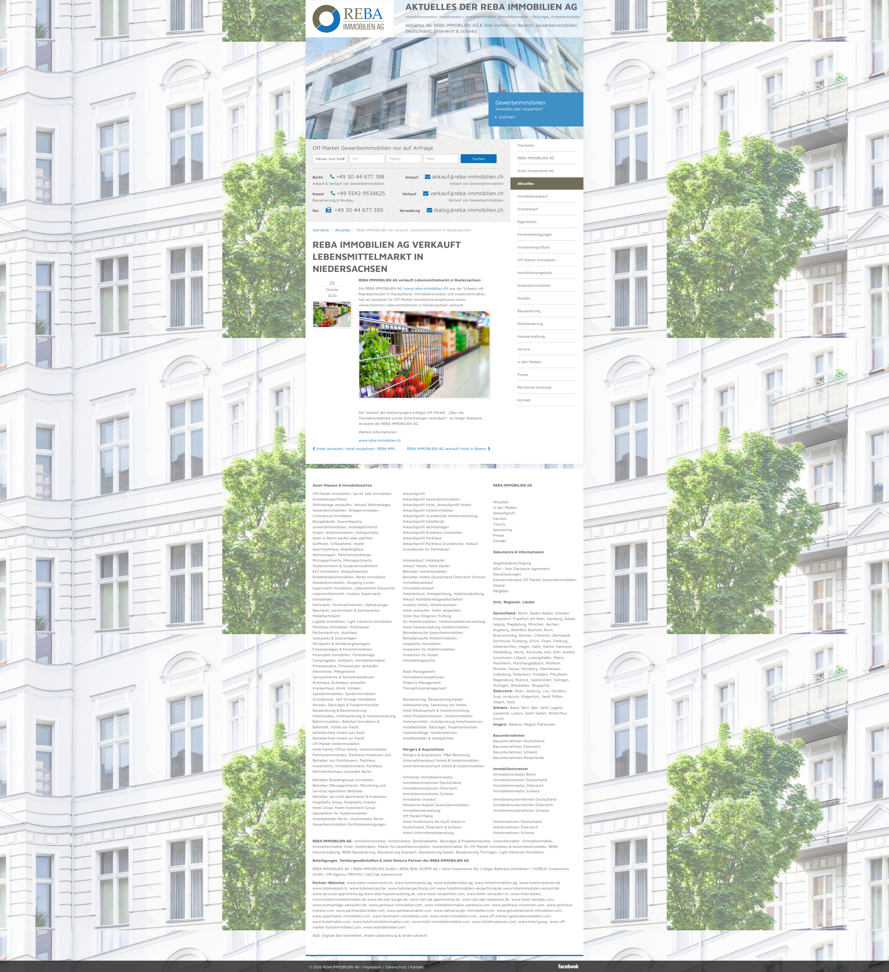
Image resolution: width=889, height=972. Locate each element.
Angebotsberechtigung (512, 563)
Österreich (502, 691)
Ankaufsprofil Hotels (454, 505)
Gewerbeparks (349, 521)
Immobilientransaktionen (423, 677)
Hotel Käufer (439, 566)
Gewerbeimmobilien (329, 510)
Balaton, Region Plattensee (532, 724)
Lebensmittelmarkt (328, 593)
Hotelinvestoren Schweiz (513, 832)
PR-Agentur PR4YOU (344, 874)
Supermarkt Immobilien (332, 588)
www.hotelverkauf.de (368, 888)
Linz (546, 691)
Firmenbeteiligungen (534, 234)
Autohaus (349, 632)
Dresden (562, 613)
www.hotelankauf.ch (330, 888)
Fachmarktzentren (348, 605)
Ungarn (499, 724)
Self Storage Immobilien (356, 699)
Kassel (570, 619)
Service (523, 349)
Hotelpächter (443, 738)
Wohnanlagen (324, 555)
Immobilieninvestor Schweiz (516, 791)
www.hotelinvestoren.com (494, 921)
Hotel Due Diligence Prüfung (427, 616)
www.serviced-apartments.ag (338, 894)
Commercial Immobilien (332, 516)
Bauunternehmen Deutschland (518, 741)
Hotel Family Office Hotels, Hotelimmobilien (350, 749)
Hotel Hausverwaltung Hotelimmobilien (436, 627)
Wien (519, 691)
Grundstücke (323, 699)
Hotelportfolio (367, 532)
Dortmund (501, 641)
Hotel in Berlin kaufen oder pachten (343, 538)
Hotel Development (419, 710)
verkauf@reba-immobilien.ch (467, 193)
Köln (556, 652)
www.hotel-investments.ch (369, 883)
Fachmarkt (321, 605)
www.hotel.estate (526, 894)
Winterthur (557, 713)
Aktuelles (525, 183)
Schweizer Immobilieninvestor (428, 777)
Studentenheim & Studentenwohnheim (345, 566)
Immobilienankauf (532, 196)
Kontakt (507, 117)
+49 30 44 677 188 (360, 176)
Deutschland (504, 613)
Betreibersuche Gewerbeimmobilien (433, 632)
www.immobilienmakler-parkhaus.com (457, 905)
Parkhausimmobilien (330, 755)
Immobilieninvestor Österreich (518, 785)
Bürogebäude (324, 521)
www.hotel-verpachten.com (440, 894)
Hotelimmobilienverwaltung (462, 621)
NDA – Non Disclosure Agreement (521, 568)
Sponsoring (502, 530)
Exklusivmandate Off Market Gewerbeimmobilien (534, 580)
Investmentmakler (447, 846)
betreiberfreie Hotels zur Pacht (338, 738)
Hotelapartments (363, 527)
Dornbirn (558, 691)
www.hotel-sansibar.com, (532, 899)
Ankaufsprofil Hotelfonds (423, 521)
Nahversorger (376, 605)
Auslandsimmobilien (534, 285)
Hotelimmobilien (339, 532)
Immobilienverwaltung (421, 810)
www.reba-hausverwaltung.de (389, 894)
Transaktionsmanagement (424, 688)
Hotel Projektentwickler (422, 716)
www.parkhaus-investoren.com (518, 905)
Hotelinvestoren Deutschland (517, 821)
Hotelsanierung (530, 323)
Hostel (359, 543)
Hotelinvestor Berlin (366, 819)
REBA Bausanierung (358, 852)
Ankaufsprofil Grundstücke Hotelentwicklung (440, 516)
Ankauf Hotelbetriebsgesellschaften (433, 599)
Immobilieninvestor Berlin (514, 774)
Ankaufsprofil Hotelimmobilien (428, 510)
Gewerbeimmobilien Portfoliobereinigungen (349, 824)
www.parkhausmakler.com (409, 910)
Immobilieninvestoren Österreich (430, 788)
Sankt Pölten (552, 696)
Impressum (372, 967)
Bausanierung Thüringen (476, 852)
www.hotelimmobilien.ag (496, 883)
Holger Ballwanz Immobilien (505, 869)
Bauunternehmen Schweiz (515, 752)
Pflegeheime (344, 671)
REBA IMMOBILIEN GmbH (374, 869)
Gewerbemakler (506, 841)
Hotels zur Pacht (345, 727)
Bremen (525, 635)
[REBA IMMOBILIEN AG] (348, 18)
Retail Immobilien (370, 577)
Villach (498, 702)
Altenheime (322, 671)
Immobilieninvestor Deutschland (520, 780)
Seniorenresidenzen (358, 677)
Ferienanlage (364, 655)
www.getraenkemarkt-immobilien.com (529, 910)
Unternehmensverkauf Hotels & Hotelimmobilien (443, 766)
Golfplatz (345, 660)
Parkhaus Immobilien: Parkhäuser (341, 627)
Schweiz (500, 707)
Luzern (517, 713)
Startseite (525, 145)
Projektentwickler (364, 705)
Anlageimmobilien (364, 510)
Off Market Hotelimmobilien (336, 744)
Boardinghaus (352, 549)
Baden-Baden (541, 613)
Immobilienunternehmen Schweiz (521, 810)
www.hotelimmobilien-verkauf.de (531, 888)
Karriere (500, 518)
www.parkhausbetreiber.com (360, 910)
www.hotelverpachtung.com (412, 888)
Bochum (535, 630)
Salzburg (533, 691)
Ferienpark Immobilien (331, 655)
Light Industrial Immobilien (369, 621)
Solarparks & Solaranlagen (335, 638)
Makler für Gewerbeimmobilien (404, 846)
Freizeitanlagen (325, 649)
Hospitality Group (327, 802)
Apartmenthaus (325, 549)
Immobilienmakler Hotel (333, 846)
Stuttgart (500, 685)
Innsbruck (511, 696)
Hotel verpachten (446, 610)
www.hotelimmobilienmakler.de (339, 899)
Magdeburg (516, 624)
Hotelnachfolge (415, 732)
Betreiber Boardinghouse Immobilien (343, 780)
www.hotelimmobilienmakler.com (381, 921)
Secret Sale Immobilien (372, 493)
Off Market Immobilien (536, 260)
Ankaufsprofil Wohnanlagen (426, 527)
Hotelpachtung (439, 593)
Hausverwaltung (531, 336)
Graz (497, 696)
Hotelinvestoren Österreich (515, 827)
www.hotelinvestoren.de (539, 883)
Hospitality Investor (360, 802)
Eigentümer (527, 222)
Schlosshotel (340, 543)
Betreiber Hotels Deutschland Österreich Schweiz (444, 577)
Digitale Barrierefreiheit (342, 935)
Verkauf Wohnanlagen (372, 505)
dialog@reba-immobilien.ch (469, 210)
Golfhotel (320, 543)
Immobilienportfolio (533, 247)
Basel (514, 707)
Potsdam (540, 674)
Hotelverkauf (413, 593)
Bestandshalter (425, 841)
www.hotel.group (532, 921)
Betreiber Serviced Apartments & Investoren (350, 796)
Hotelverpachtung (469, 593)
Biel (535, 707)
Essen (546, 641)
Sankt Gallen (535, 713)
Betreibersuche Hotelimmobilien (430, 638)
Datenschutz (395, 967)
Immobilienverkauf (418, 588)
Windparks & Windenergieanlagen (341, 644)
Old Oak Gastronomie (384, 874)
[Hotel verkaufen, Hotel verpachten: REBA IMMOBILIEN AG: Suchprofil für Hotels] (314, 449)
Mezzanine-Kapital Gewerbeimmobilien (436, 805)
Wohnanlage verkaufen (332, 505)
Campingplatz (324, 660)
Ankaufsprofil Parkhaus (422, 538)
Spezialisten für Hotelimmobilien (340, 813)
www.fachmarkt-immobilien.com (400, 916)
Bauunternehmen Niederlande (518, 757)
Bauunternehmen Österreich (517, 746)
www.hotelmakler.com (332, 921)
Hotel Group (323, 807)
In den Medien (529, 362)
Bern (525, 707)
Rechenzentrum (326, 632)
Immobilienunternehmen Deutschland (524, 799)
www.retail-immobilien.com (453, 916)
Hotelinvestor (399, 841)
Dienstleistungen (507, 574)
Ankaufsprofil (414, 493)
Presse (522, 374)
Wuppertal (540, 685)
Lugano (556, 707)
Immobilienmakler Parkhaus (358, 766)
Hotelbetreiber (415, 738)
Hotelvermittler (415, 721)
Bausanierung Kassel (445, 699)
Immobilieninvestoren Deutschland (432, 782)
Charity (499, 524)
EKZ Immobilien (326, 571)
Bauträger (336, 705)
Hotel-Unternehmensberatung (428, 832)
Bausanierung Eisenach (397, 852)
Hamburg (554, 619)
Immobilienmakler (537, 841)
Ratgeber (501, 591)
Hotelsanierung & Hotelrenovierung (365, 716)
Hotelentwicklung (454, 710)
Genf (544, 707)
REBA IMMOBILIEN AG (535, 158)
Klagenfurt (530, 696)
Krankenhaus (323, 688)
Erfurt (534, 641)
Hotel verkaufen (416, 610)
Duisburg (519, 641)
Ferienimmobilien (357, 649)
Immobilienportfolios (330, 499)
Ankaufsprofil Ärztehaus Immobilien (432, 532)
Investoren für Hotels (420, 655)
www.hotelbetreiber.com (384, 927)
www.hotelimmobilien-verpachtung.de (469, 888)
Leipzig (499, 624)
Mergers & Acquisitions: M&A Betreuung (436, 755)
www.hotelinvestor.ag (413, 883)
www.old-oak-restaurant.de (485, 899)
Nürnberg (529, 669)
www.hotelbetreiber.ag (453, 883)
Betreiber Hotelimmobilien (425, 571)
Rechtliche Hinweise (534, 387)
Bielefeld (518, 630)
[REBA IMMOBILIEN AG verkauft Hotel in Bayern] (488, 449)
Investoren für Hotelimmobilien (429, 649)
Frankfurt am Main (529, 619)
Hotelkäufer (435, 560)
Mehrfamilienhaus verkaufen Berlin (342, 771)
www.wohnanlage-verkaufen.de (339, 905)
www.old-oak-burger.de (387, 899)
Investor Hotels (415, 605)
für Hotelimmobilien (419, 621)
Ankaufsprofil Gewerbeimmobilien (431, 499)
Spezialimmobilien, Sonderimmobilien (344, 694)
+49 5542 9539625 (361, 193)
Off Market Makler (418, 816)
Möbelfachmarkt (326, 616)
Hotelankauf (527, 209)
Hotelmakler (365, 846)
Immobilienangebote (534, 273)
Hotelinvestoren (443, 605)
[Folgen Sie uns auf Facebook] (568, 966)
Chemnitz (542, 635)
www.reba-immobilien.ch (426, 288)
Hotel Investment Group (355, 807)
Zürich (498, 719)
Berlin (523, 613)
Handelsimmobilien (328, 582)
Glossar (499, 585)
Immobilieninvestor (370, 841)
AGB (316, 935)
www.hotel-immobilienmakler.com (441, 921)
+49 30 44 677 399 (358, 210)
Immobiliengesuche (419, 660)
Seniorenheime (325, 677)
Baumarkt (321, 610)
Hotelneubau (323, 716)
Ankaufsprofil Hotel (419, 505)
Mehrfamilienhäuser (355, 555)
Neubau (524, 298)
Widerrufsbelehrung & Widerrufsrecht (395, 935)
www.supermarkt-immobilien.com (341, 916)
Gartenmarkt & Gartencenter (355, 610)
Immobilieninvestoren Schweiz (428, 794)
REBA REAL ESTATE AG (419, 869)
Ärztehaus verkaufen (349, 682)
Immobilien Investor (419, 799)
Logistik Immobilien (329, 621)
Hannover (564, 646)
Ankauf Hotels (414, 566)
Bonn (548, 630)
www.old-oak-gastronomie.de (435, 899)
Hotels (318, 532)
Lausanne (501, 713)
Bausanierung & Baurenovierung (339, 710)
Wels (511, 702)
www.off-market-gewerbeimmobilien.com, (515, 916)
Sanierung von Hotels (448, 705)
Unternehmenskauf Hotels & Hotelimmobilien (441, 760)
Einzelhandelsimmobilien (333, 577)
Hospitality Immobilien (422, 644)
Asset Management (419, 671)
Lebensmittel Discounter (374, 588)
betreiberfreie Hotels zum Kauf (338, 732)
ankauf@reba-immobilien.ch (468, 176)
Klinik (340, 688)
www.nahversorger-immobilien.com (464, 910)
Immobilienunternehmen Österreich (523, 805)
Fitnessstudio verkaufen (358, 666)
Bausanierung (528, 311)
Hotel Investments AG (535, 171)
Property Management (422, 682)
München (536, 624)
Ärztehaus (321, 682)
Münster (500, 669)
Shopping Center (361, 582)
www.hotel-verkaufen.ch (487, 894)
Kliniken (354, 688)
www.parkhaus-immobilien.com (395, 905)
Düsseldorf (502, 619)
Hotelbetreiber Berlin (330, 819)
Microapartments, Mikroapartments (342, 560)
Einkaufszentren (354, 571)
